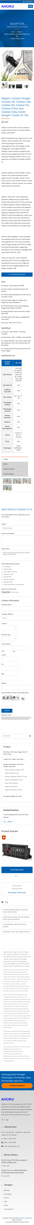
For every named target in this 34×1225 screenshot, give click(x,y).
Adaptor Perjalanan (16, 1049)
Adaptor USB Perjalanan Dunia (14, 780)
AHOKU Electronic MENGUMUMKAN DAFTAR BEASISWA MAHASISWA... (14, 1171)
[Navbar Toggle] (30, 6)
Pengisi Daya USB (18, 1051)
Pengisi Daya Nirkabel (11, 786)
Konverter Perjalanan (8, 1051)
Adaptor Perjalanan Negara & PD (14, 770)
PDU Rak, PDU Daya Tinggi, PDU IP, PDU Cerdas (15, 753)
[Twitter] (4, 1120)
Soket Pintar (13, 1058)
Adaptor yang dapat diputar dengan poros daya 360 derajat (16, 918)
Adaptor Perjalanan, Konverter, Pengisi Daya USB (17, 35)
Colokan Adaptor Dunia (17, 38)
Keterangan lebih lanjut (17, 893)
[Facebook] (2, 1120)
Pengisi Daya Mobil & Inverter (13, 790)
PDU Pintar (19, 1058)
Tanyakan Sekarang (18, 274)
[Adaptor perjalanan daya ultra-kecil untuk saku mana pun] (12, 86)
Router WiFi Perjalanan (11, 783)
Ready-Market (24, 1222)
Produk (6, 1198)
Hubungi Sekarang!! (17, 1085)
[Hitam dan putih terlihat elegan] (26, 86)
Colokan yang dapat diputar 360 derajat (14, 925)
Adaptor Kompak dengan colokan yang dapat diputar (15, 911)
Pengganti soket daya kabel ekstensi (16, 932)
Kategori (19, 32)
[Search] (30, 735)
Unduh (9, 822)
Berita (6, 1205)
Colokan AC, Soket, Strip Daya (13, 759)
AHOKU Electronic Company (21, 1218)
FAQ (5, 1201)
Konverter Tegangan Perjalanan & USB (16, 776)
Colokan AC (6, 1058)
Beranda (7, 1190)
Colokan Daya (6, 1053)
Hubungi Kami (10, 1060)
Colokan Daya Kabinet (16, 1053)
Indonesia (29, 1)
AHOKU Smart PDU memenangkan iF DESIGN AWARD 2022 (14, 1161)
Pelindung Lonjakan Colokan (10, 1056)
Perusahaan (8, 1194)
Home (13, 32)
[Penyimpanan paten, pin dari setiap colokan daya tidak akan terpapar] (19, 86)
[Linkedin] (7, 1120)
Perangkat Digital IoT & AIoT (12, 796)
